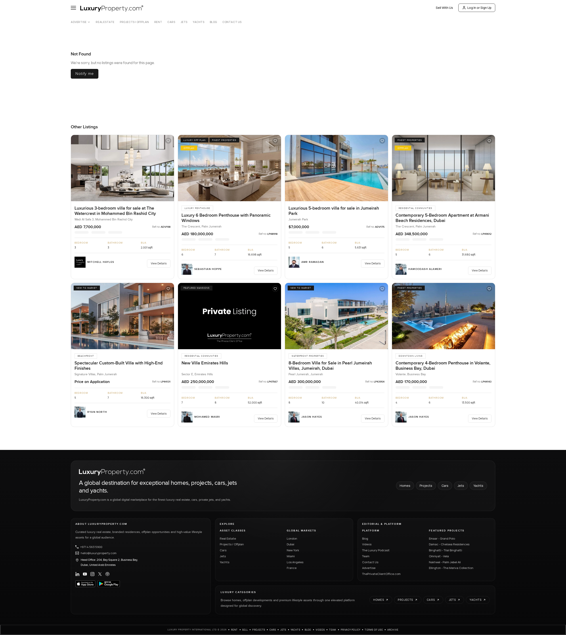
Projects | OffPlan (134, 22)
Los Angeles (295, 562)
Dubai (290, 544)
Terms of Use (374, 630)
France (291, 568)
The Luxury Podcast (376, 550)
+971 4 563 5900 (91, 547)
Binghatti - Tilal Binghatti (445, 550)
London (292, 538)
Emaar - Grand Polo (442, 538)
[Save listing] (168, 141)
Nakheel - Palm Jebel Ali (445, 562)
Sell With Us (444, 8)
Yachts (199, 22)
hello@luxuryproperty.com (99, 553)
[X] (100, 574)
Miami (291, 556)
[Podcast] (107, 574)
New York (293, 550)
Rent (158, 22)
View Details (159, 263)
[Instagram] (92, 574)
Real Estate (105, 22)
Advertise (78, 22)
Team (365, 556)
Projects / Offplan (232, 544)
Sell (245, 630)
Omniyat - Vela (439, 556)
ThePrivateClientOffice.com (381, 574)
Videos (366, 544)
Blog (213, 22)
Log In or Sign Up (479, 8)
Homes (405, 485)
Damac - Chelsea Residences (449, 544)
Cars (171, 22)
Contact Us (232, 22)
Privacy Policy (351, 630)
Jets (184, 22)
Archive (392, 630)
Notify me (84, 73)
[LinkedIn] (77, 574)
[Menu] (73, 7)
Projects (426, 485)
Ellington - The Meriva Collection (451, 568)
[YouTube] (85, 574)
